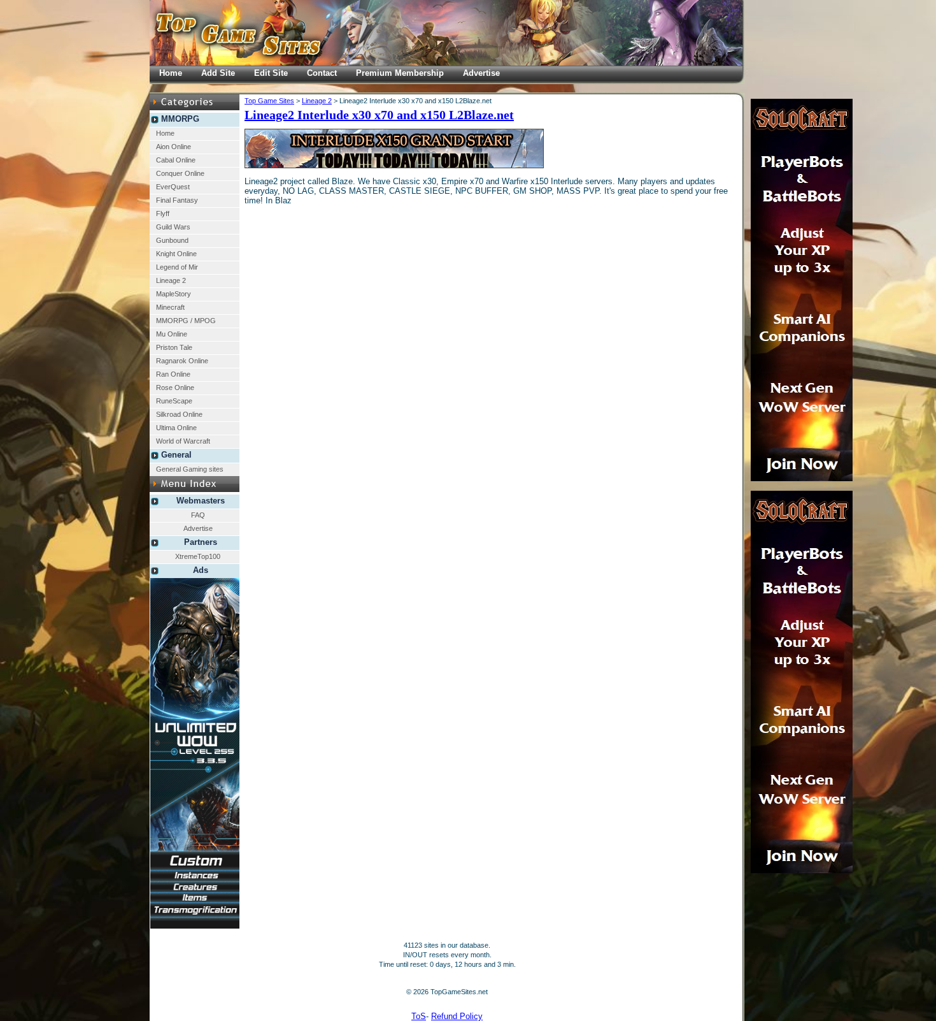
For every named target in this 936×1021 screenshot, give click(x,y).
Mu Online (171, 334)
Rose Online (175, 387)
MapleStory (173, 294)
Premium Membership (400, 73)
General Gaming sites (189, 469)
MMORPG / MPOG (186, 320)
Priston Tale (174, 347)
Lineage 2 (171, 280)
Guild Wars (173, 227)
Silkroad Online (179, 414)
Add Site (218, 73)
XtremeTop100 (197, 556)
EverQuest (173, 187)
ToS (418, 1016)
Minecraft (170, 307)
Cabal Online (175, 160)
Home (165, 133)
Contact (322, 73)
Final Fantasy (177, 200)
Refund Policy (457, 1016)
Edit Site (271, 73)
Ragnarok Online (182, 361)
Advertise (198, 528)
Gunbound (172, 240)
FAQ (198, 515)
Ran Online (173, 374)
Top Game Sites (269, 101)
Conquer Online (180, 173)
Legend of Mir (177, 267)
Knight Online (176, 253)
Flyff (162, 213)
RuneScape (174, 401)
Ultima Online (176, 427)
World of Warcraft (183, 441)
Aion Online (173, 146)
